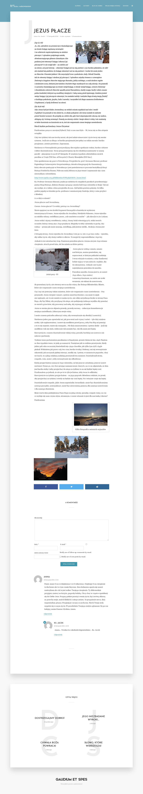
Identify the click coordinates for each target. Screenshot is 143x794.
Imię (36, 544)
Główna (78, 5)
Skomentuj (38, 518)
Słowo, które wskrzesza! (93, 744)
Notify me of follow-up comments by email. (75, 552)
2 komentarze (77, 36)
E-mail (63, 544)
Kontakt (126, 5)
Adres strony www (41, 553)
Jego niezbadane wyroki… (93, 718)
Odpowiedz (48, 614)
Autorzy (86, 5)
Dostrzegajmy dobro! (49, 718)
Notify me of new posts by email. (74, 556)
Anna (47, 577)
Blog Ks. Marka (97, 5)
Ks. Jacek (41, 36)
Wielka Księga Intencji (112, 5)
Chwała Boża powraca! (50, 744)
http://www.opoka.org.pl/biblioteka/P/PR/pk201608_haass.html (60, 178)
